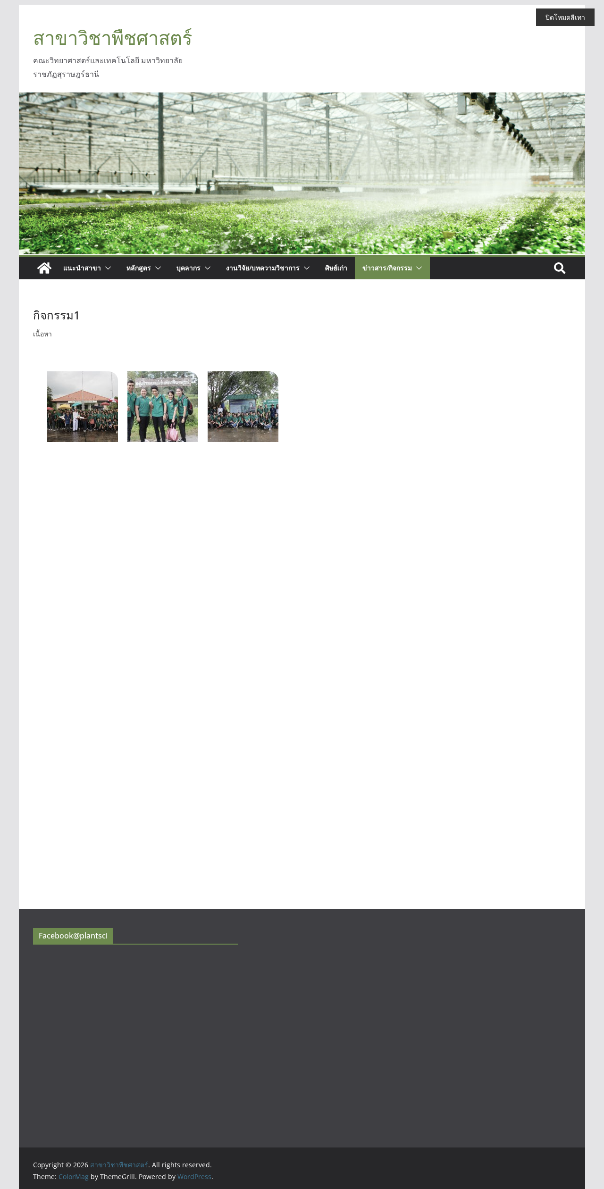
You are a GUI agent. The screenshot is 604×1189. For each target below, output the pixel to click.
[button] (106, 268)
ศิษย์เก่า (336, 267)
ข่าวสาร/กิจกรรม (387, 267)
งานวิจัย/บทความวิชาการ (263, 267)
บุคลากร (188, 267)
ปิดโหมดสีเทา (565, 17)
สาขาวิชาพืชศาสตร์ (112, 37)
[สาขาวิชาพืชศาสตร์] (44, 268)
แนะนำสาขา (82, 267)
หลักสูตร (138, 267)
